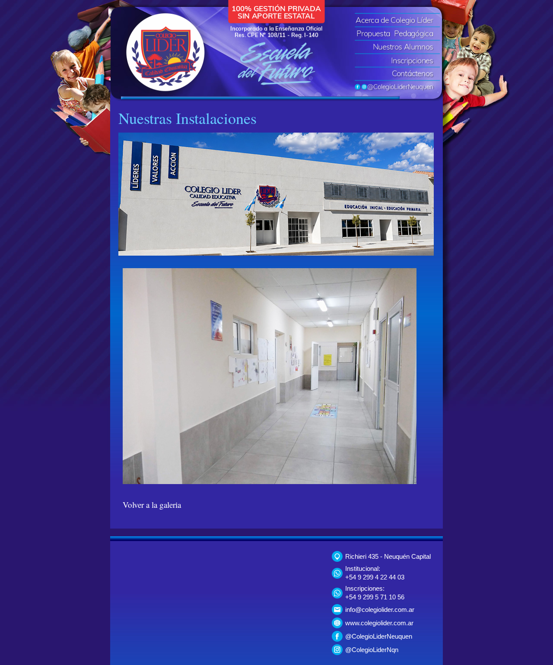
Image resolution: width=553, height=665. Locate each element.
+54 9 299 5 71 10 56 (374, 597)
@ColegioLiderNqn (371, 649)
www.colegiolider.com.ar (379, 623)
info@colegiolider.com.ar (379, 609)
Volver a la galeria (152, 504)
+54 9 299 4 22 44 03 (374, 577)
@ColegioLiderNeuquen (378, 636)
